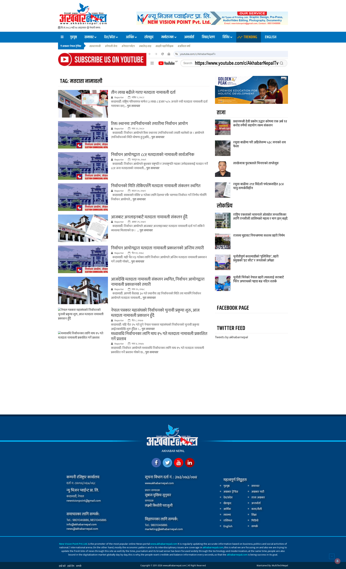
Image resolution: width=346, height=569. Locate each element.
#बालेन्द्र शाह (145, 46)
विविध (226, 37)
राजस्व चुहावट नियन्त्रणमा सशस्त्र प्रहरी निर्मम (259, 235)
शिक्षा (254, 514)
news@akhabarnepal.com (82, 528)
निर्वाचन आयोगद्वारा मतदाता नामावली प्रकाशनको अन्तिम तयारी (157, 248)
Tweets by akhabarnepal (231, 337)
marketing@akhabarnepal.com (164, 529)
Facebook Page (233, 308)
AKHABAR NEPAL (173, 451)
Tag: (81, 81)
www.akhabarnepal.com (159, 483)
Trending (250, 37)
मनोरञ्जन (167, 37)
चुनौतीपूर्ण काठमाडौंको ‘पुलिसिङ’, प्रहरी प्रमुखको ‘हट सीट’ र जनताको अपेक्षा (256, 258)
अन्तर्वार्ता (189, 37)
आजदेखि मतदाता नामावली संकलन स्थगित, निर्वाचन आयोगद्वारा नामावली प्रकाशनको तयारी (158, 282)
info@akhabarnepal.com (81, 524)
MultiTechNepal (280, 565)
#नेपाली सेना (111, 46)
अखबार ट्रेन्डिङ (230, 491)
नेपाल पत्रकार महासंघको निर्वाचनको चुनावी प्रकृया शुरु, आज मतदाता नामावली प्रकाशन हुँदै (155, 313)
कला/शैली (256, 509)
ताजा (221, 112)
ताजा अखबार (258, 497)
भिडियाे (254, 520)
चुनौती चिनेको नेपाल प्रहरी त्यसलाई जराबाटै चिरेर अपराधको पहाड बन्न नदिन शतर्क (258, 279)
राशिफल (227, 520)
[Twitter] (167, 462)
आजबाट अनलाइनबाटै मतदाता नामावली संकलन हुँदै (149, 217)
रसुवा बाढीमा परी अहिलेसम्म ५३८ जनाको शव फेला (259, 144)
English (270, 37)
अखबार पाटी (257, 491)
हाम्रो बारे (62, 566)
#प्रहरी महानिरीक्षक (164, 46)
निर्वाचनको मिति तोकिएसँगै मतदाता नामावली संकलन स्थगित (155, 185)
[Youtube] (179, 462)
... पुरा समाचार (132, 106)
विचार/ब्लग (208, 37)
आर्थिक (130, 37)
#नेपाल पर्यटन (128, 46)
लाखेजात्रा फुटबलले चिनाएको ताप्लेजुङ (256, 163)
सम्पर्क (254, 526)
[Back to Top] (331, 556)
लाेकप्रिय (224, 205)
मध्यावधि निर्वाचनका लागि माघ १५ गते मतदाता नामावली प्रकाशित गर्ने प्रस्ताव (159, 336)
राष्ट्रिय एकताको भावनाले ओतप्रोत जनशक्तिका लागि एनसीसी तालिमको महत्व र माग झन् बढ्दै (260, 216)
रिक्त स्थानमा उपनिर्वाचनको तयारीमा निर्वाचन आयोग (149, 123)
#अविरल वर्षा (184, 46)
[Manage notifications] (337, 561)
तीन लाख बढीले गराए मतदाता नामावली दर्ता (143, 92)
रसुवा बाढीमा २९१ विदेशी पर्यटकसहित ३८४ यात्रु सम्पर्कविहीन (258, 186)
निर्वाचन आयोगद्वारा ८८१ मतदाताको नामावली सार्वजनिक (152, 154)
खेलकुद (149, 37)
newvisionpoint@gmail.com (83, 500)
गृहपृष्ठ (73, 37)
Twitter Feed (231, 328)
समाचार (89, 37)
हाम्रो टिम (70, 566)
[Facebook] (156, 462)
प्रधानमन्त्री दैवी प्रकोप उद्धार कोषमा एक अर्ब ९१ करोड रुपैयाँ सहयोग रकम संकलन (260, 123)
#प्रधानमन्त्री (95, 46)
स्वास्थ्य (227, 514)
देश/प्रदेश (109, 37)
